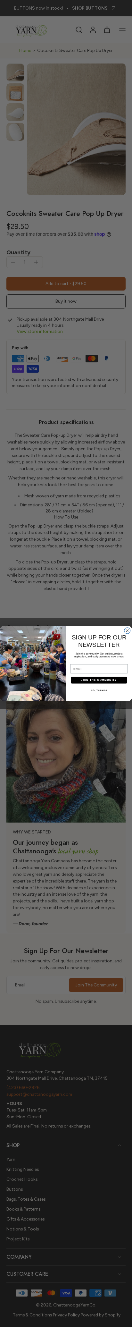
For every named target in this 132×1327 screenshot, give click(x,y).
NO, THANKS (99, 690)
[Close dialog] (127, 631)
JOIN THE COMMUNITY (99, 680)
